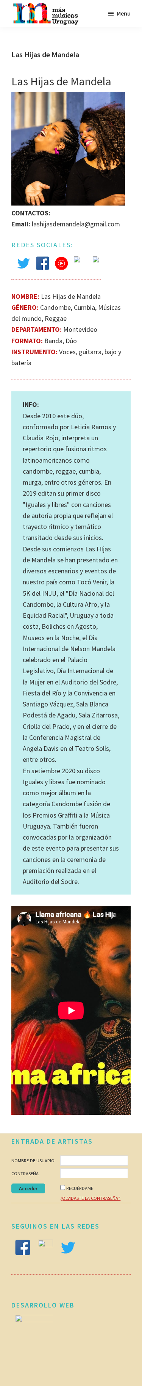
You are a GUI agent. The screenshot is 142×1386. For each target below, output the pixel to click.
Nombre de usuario (33, 1160)
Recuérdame (79, 1188)
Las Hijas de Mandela (61, 81)
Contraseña (25, 1173)
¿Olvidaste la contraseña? (90, 1198)
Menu (124, 13)
